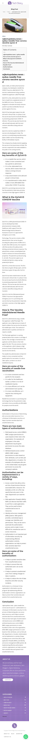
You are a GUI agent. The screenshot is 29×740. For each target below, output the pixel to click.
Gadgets (15, 713)
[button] (25, 736)
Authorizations (7, 67)
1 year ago (9, 45)
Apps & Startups (15, 697)
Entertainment (15, 710)
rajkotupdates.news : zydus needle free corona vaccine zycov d (14, 55)
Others (8, 11)
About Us (6, 733)
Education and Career (15, 707)
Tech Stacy (23, 730)
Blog (12, 733)
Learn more (8, 679)
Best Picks (15, 699)
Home (4, 11)
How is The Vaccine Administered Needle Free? (13, 64)
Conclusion (6, 69)
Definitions (15, 705)
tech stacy (4, 45)
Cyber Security (15, 702)
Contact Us (7, 736)
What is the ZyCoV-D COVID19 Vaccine (12, 60)
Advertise (19, 733)
